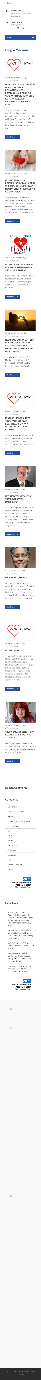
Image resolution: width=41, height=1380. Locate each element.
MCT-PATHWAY (12, 650)
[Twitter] (18, 28)
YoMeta (10, 869)
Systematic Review (15, 864)
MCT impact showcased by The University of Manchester (18, 499)
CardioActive (12, 807)
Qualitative (12, 855)
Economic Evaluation (16, 811)
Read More (11, 137)
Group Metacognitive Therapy (19, 821)
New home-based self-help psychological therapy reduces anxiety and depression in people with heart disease (20, 957)
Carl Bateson (13, 81)
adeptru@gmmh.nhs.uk (17, 25)
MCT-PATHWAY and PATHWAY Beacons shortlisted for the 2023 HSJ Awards (21, 945)
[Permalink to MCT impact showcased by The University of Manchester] (20, 486)
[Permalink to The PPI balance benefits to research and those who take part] (20, 722)
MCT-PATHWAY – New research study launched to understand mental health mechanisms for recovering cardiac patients (22, 934)
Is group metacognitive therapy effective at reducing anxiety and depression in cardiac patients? (20, 968)
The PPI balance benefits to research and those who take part (19, 735)
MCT (9, 831)
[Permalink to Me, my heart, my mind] (20, 568)
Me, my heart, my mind (16, 577)
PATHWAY (11, 840)
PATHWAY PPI (13, 845)
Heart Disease (13, 826)
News (10, 836)
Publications (12, 850)
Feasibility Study (14, 816)
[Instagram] (23, 28)
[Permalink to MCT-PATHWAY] (20, 640)
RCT (9, 860)
